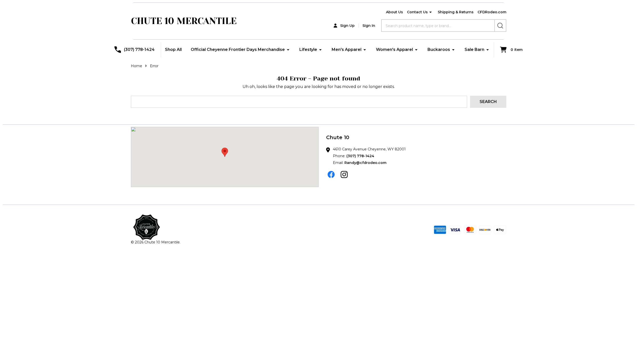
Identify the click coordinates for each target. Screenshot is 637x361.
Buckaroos (439, 49)
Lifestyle (308, 49)
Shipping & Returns (456, 12)
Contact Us (417, 12)
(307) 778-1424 (360, 156)
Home (136, 66)
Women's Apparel (394, 49)
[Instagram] (344, 174)
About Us (394, 12)
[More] (430, 12)
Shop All (173, 49)
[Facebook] (331, 174)
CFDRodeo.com (492, 12)
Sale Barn (474, 49)
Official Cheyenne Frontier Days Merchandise (238, 49)
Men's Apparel (346, 49)
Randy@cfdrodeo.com (365, 162)
